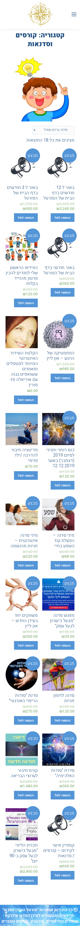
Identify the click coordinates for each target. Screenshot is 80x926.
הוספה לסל (62, 218)
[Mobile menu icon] (74, 14)
